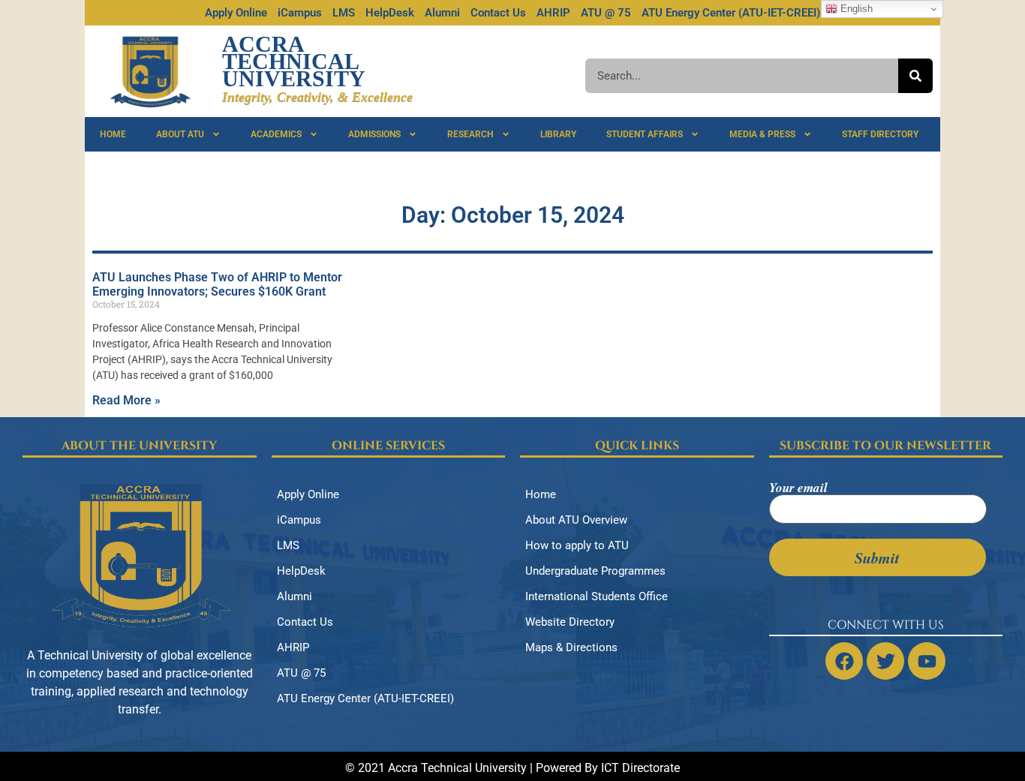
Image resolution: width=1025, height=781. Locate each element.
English (855, 8)
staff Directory (880, 134)
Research (470, 134)
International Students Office (596, 596)
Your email (798, 489)
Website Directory (570, 622)
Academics (276, 134)
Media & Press (762, 134)
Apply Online (236, 13)
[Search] (915, 76)
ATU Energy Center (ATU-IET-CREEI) (731, 13)
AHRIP (553, 13)
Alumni (442, 13)
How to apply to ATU (577, 545)
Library (558, 134)
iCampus (300, 13)
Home (113, 134)
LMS (343, 13)
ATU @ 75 (606, 13)
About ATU (180, 134)
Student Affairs (644, 134)
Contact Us (498, 13)
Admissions (374, 134)
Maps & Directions (571, 647)
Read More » (126, 400)
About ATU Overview (576, 520)
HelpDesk (389, 13)
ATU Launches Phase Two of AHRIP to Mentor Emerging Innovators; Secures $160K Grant (217, 284)
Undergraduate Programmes (595, 571)
